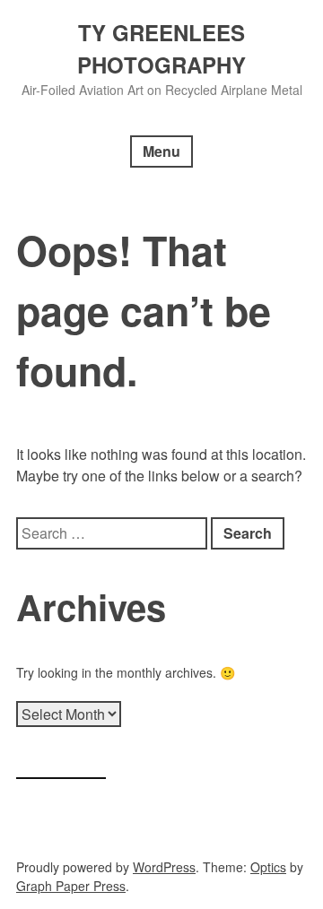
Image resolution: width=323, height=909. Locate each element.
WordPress (164, 867)
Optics (268, 867)
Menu (161, 151)
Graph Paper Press (71, 886)
